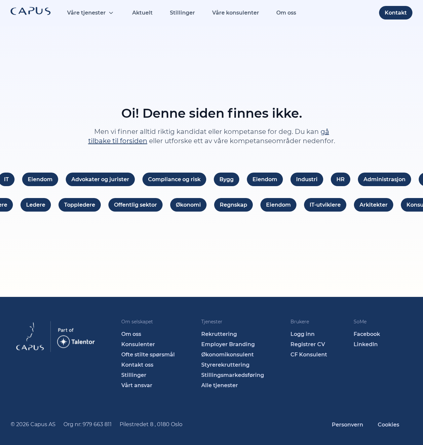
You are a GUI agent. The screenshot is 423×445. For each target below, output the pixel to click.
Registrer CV (307, 344)
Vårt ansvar (136, 385)
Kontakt (396, 13)
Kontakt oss (137, 365)
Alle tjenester (219, 385)
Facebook (367, 334)
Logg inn (302, 334)
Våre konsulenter (235, 13)
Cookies (388, 425)
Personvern (347, 425)
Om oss (286, 13)
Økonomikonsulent (227, 354)
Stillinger (182, 13)
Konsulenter (138, 344)
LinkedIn (366, 344)
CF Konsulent (308, 354)
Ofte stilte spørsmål (148, 354)
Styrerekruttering (225, 365)
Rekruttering (219, 334)
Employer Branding (228, 344)
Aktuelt (142, 13)
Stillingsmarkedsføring (232, 375)
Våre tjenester (86, 13)
